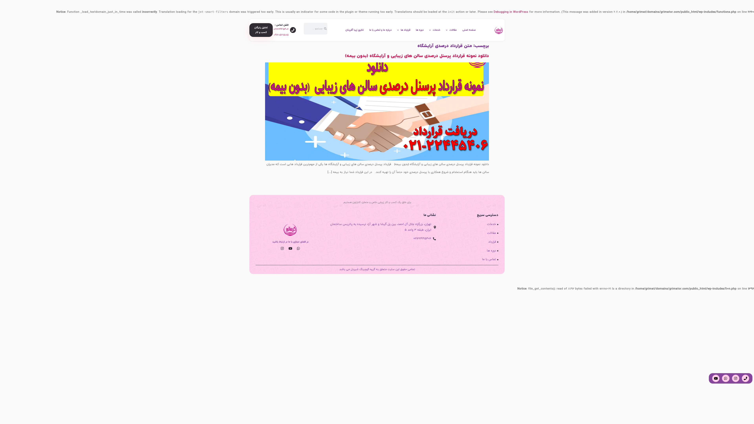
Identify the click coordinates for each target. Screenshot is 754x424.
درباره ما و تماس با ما (380, 30)
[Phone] (745, 378)
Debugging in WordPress (511, 12)
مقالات (453, 30)
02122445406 (281, 29)
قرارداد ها (405, 30)
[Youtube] (290, 248)
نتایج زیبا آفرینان (354, 30)
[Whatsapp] (298, 248)
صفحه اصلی (469, 30)
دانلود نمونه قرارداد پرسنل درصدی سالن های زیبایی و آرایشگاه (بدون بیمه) (417, 56)
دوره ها (420, 30)
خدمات (436, 30)
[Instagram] (282, 248)
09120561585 (281, 35)
